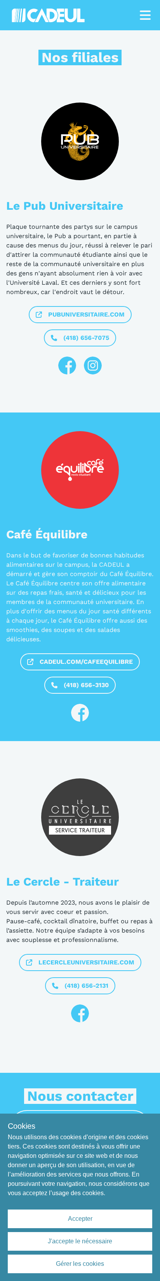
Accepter (80, 1218)
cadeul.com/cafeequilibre (86, 661)
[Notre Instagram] (93, 365)
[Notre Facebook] (67, 365)
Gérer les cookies (80, 1263)
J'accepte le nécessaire (80, 1241)
